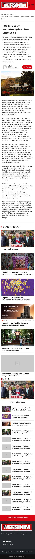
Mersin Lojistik (22, 556)
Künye (11, 544)
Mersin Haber (13, 556)
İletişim (5, 544)
